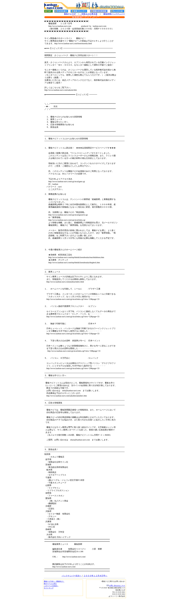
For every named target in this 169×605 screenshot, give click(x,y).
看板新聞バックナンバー (114, 14)
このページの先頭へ (51, 586)
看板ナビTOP (70, 14)
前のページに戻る (50, 584)
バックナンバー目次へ (72, 576)
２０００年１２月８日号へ (95, 576)
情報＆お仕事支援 (88, 14)
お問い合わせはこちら (117, 585)
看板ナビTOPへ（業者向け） (54, 581)
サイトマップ (48, 588)
